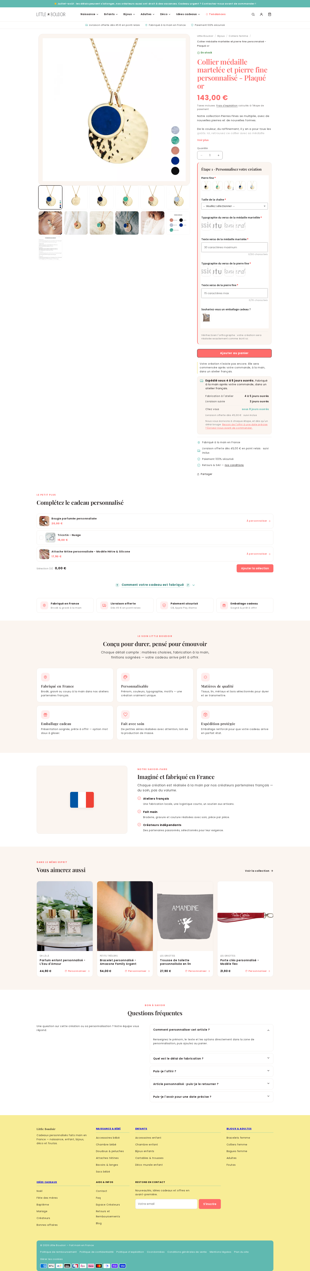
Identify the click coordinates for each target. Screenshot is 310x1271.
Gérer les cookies (51, 1259)
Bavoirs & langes (107, 1165)
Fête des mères (47, 1198)
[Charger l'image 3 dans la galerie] (101, 197)
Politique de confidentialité (97, 1252)
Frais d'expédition (227, 105)
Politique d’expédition (130, 1252)
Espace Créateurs (108, 1204)
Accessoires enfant (148, 1138)
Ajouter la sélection (255, 568)
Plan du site (241, 1252)
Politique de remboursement (58, 1252)
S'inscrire (209, 1204)
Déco (164, 14)
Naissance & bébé (108, 1128)
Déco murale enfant (149, 1165)
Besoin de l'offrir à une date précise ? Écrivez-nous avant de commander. (236, 426)
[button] (269, 14)
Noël (39, 1191)
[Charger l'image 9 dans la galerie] (101, 223)
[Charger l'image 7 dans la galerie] (50, 223)
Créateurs (43, 1218)
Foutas (231, 1165)
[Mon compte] (261, 14)
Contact (101, 1191)
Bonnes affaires (47, 1225)
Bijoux (127, 14)
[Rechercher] (253, 14)
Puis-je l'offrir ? (164, 1071)
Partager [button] (206, 474)
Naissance (88, 14)
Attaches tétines (107, 1158)
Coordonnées (156, 1252)
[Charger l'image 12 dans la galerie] (178, 223)
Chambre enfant (146, 1144)
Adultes (146, 14)
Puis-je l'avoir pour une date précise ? (182, 1097)
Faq (98, 1198)
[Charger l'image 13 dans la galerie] (50, 248)
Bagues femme (237, 1151)
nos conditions (234, 465)
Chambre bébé (106, 1144)
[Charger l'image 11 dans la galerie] (153, 223)
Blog (99, 1223)
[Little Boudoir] (51, 14)
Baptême (43, 1204)
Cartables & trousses (149, 1158)
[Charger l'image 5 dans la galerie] (153, 197)
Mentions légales (220, 1252)
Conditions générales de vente (187, 1252)
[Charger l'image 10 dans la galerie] (127, 223)
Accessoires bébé (108, 1138)
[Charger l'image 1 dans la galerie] (50, 197)
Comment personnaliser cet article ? (181, 1030)
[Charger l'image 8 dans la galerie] (76, 223)
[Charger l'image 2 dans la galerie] (76, 197)
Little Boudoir (205, 36)
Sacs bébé (103, 1171)
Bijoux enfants (144, 1151)
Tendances (217, 14)
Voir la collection (257, 871)
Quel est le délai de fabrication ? (178, 1058)
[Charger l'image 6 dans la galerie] (178, 197)
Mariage (42, 1211)
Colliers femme (238, 36)
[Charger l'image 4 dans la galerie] (127, 197)
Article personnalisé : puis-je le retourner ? (186, 1084)
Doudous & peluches (110, 1151)
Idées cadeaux (186, 14)
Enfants (109, 14)
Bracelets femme (238, 1138)
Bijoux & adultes (239, 1128)
